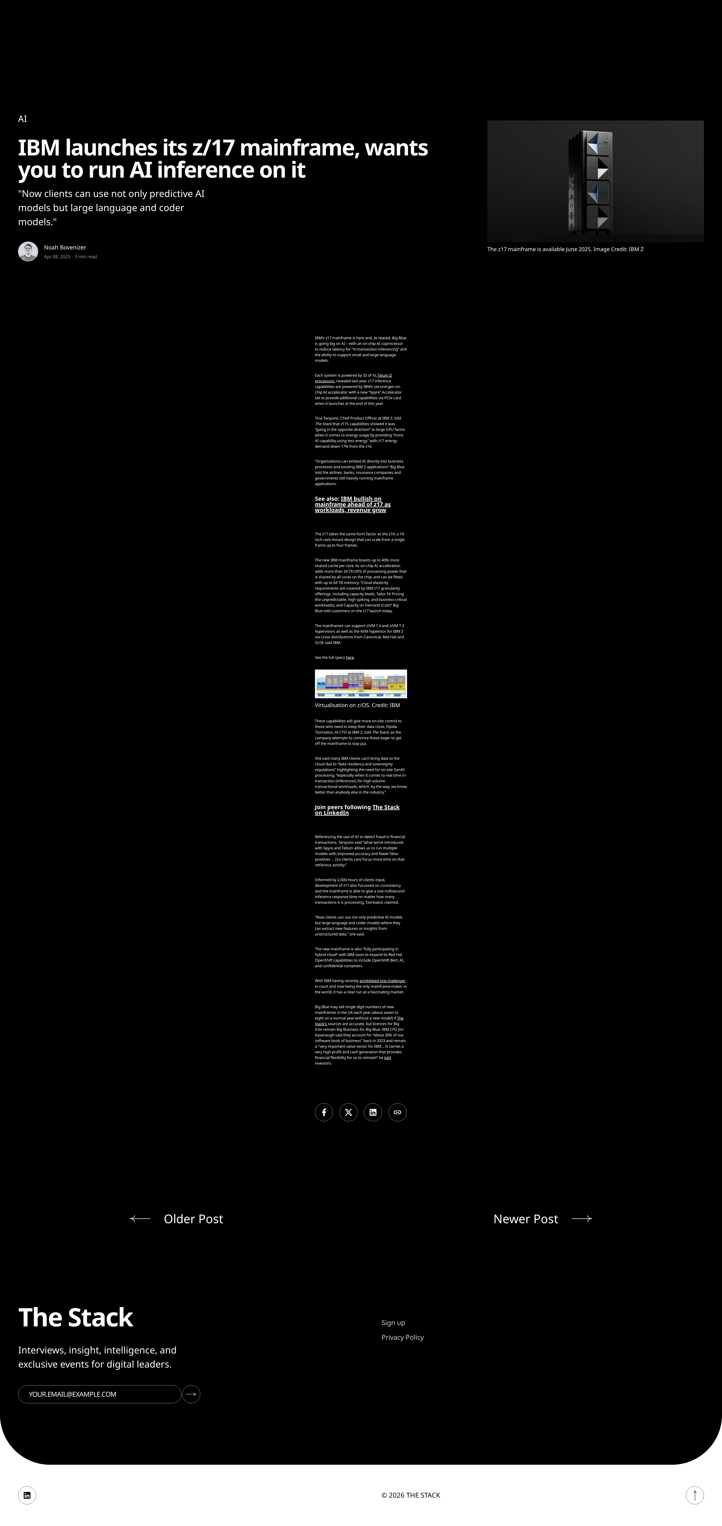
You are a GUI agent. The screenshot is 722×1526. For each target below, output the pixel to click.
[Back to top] (695, 1495)
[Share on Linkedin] (373, 1112)
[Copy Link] (398, 1112)
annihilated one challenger (382, 980)
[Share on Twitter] (349, 1112)
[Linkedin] (27, 1495)
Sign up (393, 1322)
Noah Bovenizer (65, 247)
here (350, 657)
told (387, 1057)
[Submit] (191, 1394)
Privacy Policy (402, 1337)
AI (22, 118)
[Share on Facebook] (324, 1112)
